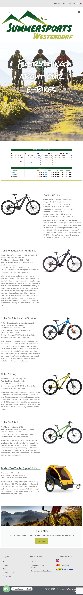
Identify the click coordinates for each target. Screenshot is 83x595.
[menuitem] (77, 3)
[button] (79, 11)
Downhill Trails (8, 573)
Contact (72, 3)
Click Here (41, 542)
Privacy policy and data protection (39, 566)
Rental (5, 565)
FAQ (64, 3)
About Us (57, 3)
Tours (5, 569)
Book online (7, 576)
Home (5, 562)
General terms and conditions (41, 571)
